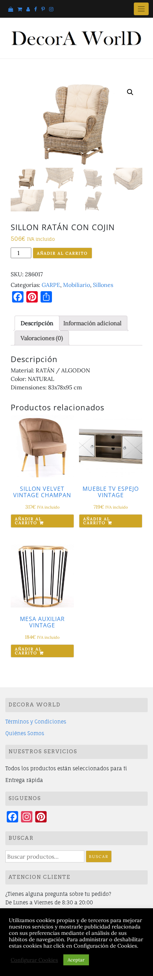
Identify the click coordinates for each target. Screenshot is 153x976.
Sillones (103, 284)
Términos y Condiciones (35, 722)
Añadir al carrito (62, 253)
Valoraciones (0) (42, 338)
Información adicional (92, 323)
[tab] (37, 323)
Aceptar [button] (76, 960)
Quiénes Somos (24, 733)
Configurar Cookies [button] (34, 960)
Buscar (99, 856)
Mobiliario (76, 284)
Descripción (37, 323)
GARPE (51, 284)
